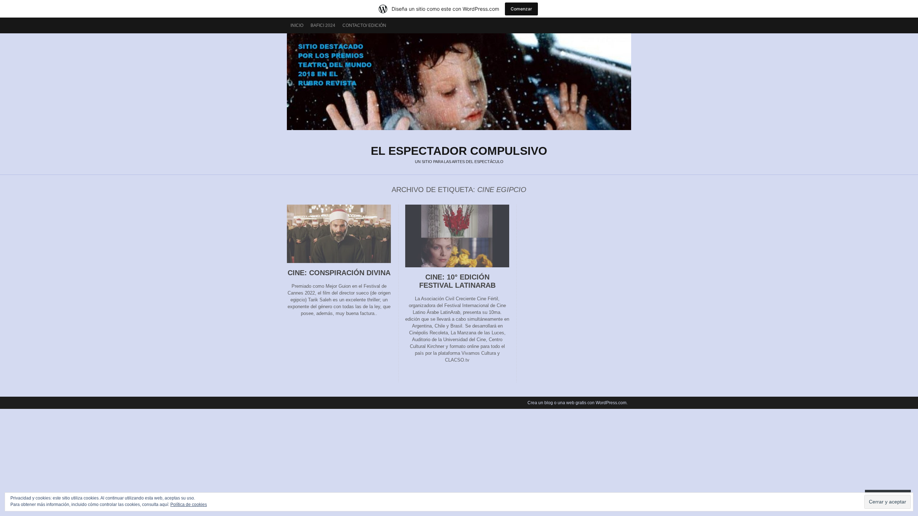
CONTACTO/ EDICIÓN (364, 25)
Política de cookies (188, 504)
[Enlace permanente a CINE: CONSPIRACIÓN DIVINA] (339, 261)
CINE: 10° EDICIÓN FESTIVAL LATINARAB (457, 281)
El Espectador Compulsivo (459, 81)
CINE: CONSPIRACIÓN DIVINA (339, 273)
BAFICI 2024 (323, 25)
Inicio (296, 25)
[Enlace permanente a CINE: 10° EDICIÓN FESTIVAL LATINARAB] (457, 265)
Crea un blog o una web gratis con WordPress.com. (577, 402)
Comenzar (521, 8)
